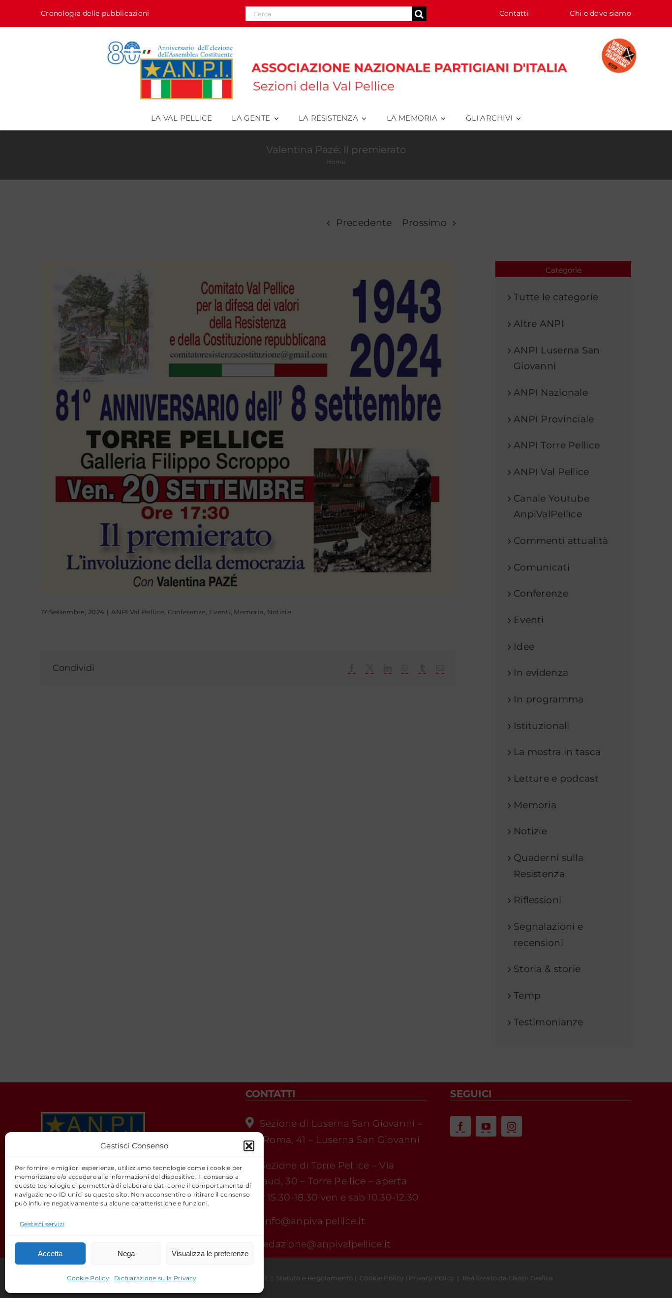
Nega (126, 1253)
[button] (249, 1146)
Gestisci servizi (42, 1224)
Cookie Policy (88, 1278)
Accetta (50, 1253)
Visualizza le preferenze (210, 1253)
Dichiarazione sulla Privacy (155, 1278)
